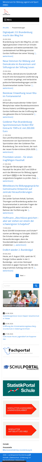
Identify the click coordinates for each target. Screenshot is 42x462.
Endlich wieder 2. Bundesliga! (18, 249)
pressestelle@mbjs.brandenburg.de (18, 450)
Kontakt (6, 457)
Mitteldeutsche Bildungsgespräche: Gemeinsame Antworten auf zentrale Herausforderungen (21, 189)
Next (22, 275)
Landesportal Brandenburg (18, 455)
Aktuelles (6, 28)
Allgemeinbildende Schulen (14, 305)
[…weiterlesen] (20, 245)
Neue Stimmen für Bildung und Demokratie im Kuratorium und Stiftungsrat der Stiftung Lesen (19, 64)
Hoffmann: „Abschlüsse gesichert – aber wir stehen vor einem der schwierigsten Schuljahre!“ (21, 221)
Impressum (20, 460)
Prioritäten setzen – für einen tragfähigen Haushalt (18, 158)
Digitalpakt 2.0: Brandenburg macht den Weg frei (17, 34)
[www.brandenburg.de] (6, 12)
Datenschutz (14, 457)
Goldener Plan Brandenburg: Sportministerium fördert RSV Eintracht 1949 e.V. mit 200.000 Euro (18, 126)
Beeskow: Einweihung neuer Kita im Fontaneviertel (19, 95)
